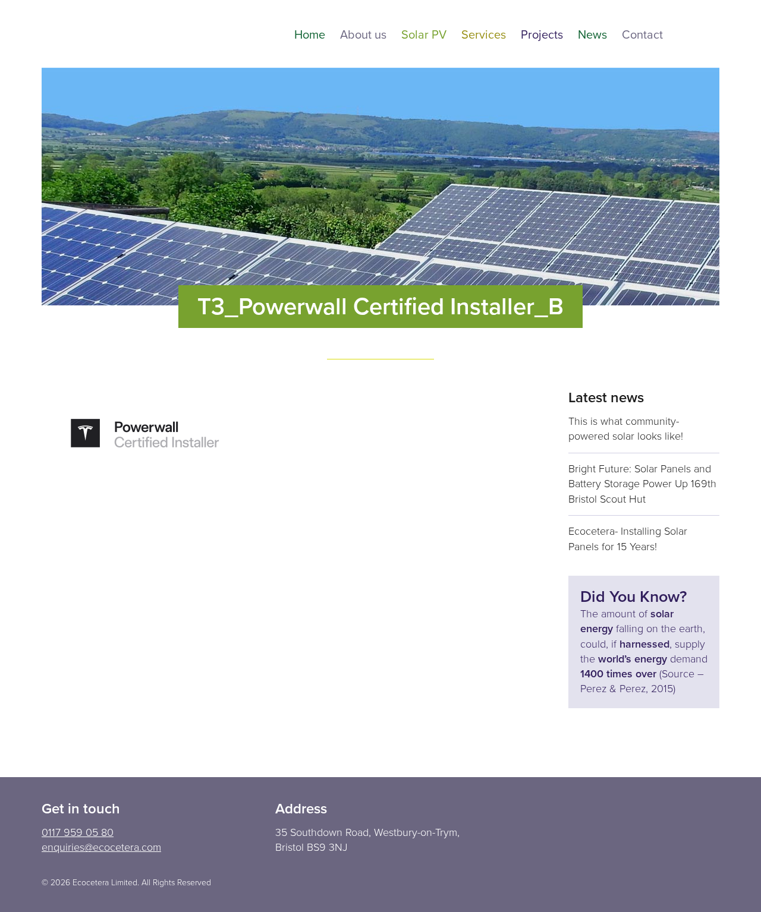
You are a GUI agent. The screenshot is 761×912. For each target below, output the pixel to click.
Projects (542, 35)
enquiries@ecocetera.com (101, 847)
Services (483, 35)
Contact (642, 35)
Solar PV (423, 35)
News (592, 35)
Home (309, 35)
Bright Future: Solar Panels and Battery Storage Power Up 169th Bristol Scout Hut (642, 483)
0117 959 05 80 (78, 832)
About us (363, 35)
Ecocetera (107, 34)
